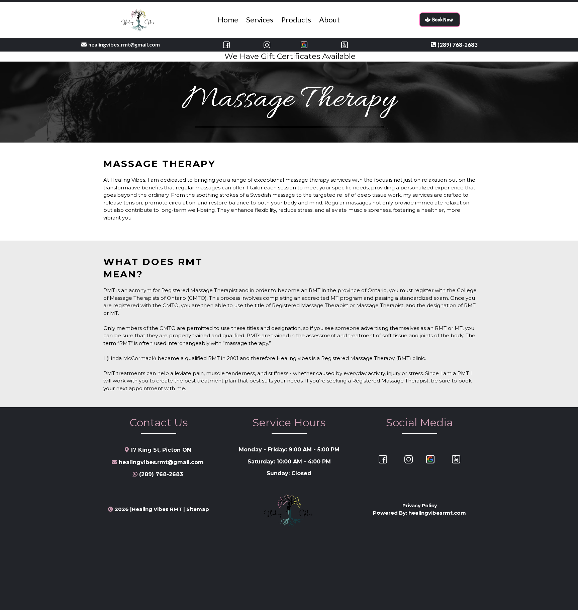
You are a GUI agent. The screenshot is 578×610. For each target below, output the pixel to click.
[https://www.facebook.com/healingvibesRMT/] (227, 44)
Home (228, 19)
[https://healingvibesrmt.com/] (138, 19)
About (329, 19)
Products (296, 19)
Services (259, 19)
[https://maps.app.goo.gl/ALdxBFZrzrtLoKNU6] (304, 44)
